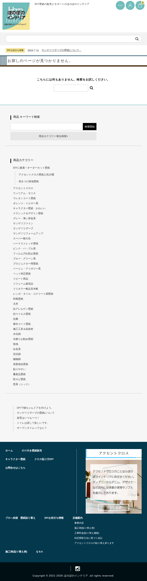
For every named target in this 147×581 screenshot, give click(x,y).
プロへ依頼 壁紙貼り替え (20, 517)
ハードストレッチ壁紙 (25, 243)
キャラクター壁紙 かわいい (29, 208)
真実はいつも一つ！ (28, 417)
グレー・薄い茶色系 (24, 218)
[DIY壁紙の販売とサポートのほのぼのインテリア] (16, 27)
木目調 (17, 334)
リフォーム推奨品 (23, 283)
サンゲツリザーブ (23, 228)
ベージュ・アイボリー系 (27, 268)
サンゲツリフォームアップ (28, 233)
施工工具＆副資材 (23, 328)
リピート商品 (20, 278)
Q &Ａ (39, 551)
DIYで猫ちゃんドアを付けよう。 (35, 407)
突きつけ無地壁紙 (29, 181)
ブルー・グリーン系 (24, 258)
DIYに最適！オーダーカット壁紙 (31, 167)
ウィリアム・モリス (24, 193)
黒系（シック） (22, 384)
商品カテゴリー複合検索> (53, 136)
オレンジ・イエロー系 (25, 203)
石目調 (17, 354)
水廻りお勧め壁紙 (23, 339)
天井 (15, 303)
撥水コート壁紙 (22, 323)
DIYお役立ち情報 (54, 517)
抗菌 (15, 318)
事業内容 (79, 523)
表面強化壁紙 (20, 364)
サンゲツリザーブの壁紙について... (61, 50)
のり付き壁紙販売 (32, 450)
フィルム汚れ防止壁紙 (25, 253)
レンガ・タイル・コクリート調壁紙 (33, 293)
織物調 (17, 359)
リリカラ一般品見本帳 (25, 288)
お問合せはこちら (15, 467)
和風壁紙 (18, 298)
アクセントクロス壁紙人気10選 (36, 174)
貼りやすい (19, 369)
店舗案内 (78, 517)
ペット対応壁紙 (22, 273)
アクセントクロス (23, 188)
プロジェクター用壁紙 (25, 263)
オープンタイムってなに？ (32, 427)
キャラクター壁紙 (15, 459)
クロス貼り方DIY (44, 459)
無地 (15, 344)
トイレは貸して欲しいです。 (33, 422)
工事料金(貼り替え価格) (86, 533)
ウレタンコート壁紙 (24, 198)
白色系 (17, 349)
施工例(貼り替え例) (84, 528)
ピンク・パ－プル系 (24, 248)
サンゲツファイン (23, 223)
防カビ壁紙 (19, 379)
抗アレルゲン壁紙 (23, 308)
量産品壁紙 (19, 374)
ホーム (9, 450)
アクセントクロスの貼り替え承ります (94, 543)
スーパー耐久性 (22, 238)
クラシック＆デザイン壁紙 (28, 213)
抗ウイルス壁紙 (22, 313)
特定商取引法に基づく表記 (88, 538)
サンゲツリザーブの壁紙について (35, 412)
